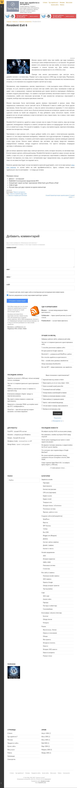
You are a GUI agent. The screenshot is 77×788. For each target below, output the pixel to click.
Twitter (25, 328)
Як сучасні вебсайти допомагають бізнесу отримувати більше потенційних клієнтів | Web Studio (56, 457)
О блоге (45, 2)
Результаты (57, 418)
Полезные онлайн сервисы (51, 576)
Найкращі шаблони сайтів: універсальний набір (56, 339)
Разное (44, 626)
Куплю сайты (55, 5)
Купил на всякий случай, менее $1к (53, 386)
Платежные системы (49, 509)
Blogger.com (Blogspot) (50, 535)
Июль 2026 (45, 736)
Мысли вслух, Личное (49, 630)
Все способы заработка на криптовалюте (54, 357)
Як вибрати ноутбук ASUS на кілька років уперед (56, 431)
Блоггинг (45, 616)
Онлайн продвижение (48, 552)
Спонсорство (11, 759)
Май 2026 (44, 743)
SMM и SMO (47, 562)
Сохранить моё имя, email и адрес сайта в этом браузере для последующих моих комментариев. (36, 292)
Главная (9, 21)
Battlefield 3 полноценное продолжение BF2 (24, 181)
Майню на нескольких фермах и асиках (54, 396)
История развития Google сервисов (52, 351)
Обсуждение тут (57, 421)
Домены (45, 539)
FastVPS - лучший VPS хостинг (17, 431)
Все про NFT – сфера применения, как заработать (57, 367)
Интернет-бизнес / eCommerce (52, 505)
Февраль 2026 (46, 749)
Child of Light (13, 185)
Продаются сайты (13, 743)
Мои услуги (69, 2)
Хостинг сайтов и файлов (51, 542)
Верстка (45, 522)
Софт (43, 592)
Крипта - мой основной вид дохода (53, 402)
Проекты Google (48, 582)
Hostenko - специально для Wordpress (19, 434)
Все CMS (46, 532)
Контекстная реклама (49, 489)
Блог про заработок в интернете (29, 3)
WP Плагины (47, 526)
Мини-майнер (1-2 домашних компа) (53, 399)
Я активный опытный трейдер (51, 389)
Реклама (62, 2)
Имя (8, 269)
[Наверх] (2, 783)
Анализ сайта (47, 599)
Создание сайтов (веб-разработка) (52, 516)
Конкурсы (46, 622)
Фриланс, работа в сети (50, 512)
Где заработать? (53, 2)
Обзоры (45, 636)
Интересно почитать (49, 643)
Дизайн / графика (48, 545)
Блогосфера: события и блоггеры (52, 613)
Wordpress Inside (13, 441)
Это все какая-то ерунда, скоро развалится (55, 405)
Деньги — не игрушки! (16, 179)
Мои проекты (47, 639)
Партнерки (46, 483)
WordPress (46, 519)
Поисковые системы (49, 565)
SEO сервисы (47, 579)
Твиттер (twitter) (47, 589)
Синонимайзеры (48, 609)
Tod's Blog (13, 6)
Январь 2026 (45, 753)
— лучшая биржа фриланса (55, 320)
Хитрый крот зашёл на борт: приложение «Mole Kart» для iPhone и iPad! (33, 183)
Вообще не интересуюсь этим (51, 409)
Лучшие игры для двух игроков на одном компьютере (27, 187)
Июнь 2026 (45, 740)
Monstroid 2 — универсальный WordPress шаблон (57, 354)
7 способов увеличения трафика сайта (53, 347)
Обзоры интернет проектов (51, 585)
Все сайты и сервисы (48, 572)
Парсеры (45, 602)
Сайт (8, 284)
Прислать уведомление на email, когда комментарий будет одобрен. (28, 295)
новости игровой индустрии (18, 193)
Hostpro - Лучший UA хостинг (16, 438)
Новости (15, 21)
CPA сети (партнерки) (49, 492)
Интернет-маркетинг (49, 559)
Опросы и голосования (50, 633)
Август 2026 (45, 733)
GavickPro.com (42, 782)
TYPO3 (45, 529)
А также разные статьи (57, 468)
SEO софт (46, 596)
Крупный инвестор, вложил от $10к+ (53, 379)
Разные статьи (47, 656)
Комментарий (12, 247)
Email (9, 277)
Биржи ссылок (47, 496)
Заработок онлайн (47, 479)
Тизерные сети (47, 502)
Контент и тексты (48, 548)
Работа (62, 5)
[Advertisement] (40, 42)
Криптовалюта (47, 486)
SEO (44, 555)
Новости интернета (25, 21)
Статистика (46, 569)
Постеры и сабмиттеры (50, 606)
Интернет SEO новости (50, 649)
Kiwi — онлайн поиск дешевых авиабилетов (55, 360)
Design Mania (11, 444)
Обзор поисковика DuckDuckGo (51, 364)
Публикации (11, 756)
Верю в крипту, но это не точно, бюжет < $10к (56, 383)
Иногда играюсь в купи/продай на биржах (55, 392)
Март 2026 (45, 746)
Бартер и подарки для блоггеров (17, 195)
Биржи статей (47, 499)
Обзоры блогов (47, 619)
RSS (16, 328)
